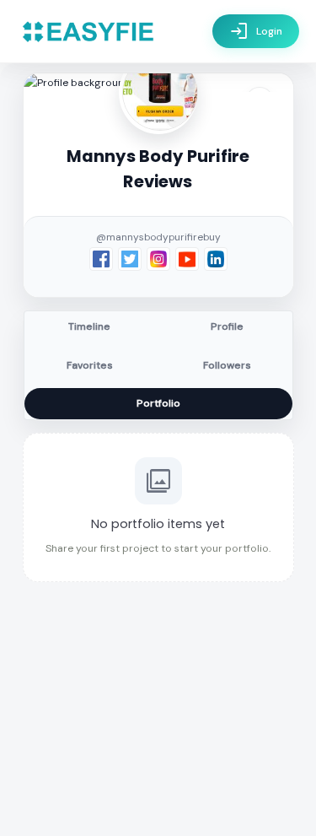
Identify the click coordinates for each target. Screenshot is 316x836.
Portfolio (158, 403)
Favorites (90, 365)
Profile (227, 326)
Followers (227, 365)
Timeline (89, 326)
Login (255, 31)
